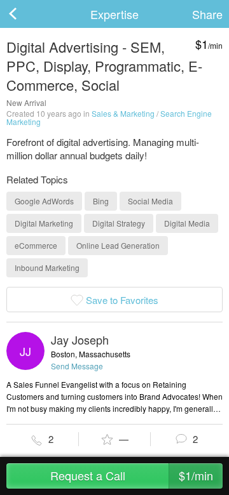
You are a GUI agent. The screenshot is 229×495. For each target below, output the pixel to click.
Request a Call (132, 475)
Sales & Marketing (123, 113)
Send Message (77, 365)
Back (25, 14)
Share (207, 14)
